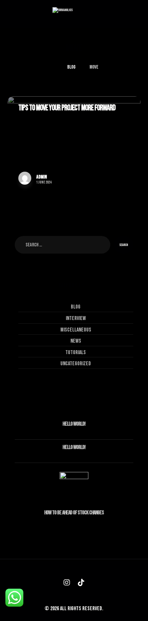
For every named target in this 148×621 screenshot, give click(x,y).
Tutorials (75, 352)
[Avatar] (24, 178)
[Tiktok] (81, 582)
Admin (41, 177)
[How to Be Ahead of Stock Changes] (74, 486)
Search (123, 245)
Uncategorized (75, 363)
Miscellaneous (75, 329)
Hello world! (74, 424)
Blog (75, 306)
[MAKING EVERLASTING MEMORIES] (74, 14)
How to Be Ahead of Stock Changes (74, 512)
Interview (76, 318)
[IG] (67, 582)
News (75, 341)
